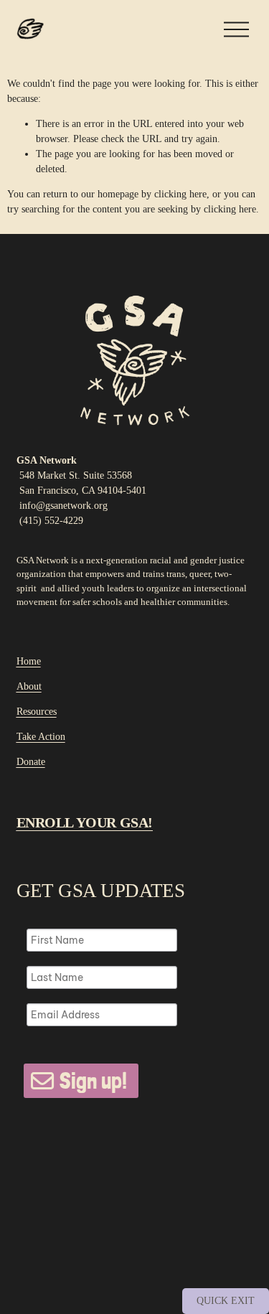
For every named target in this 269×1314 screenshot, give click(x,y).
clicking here (180, 194)
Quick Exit (226, 1300)
